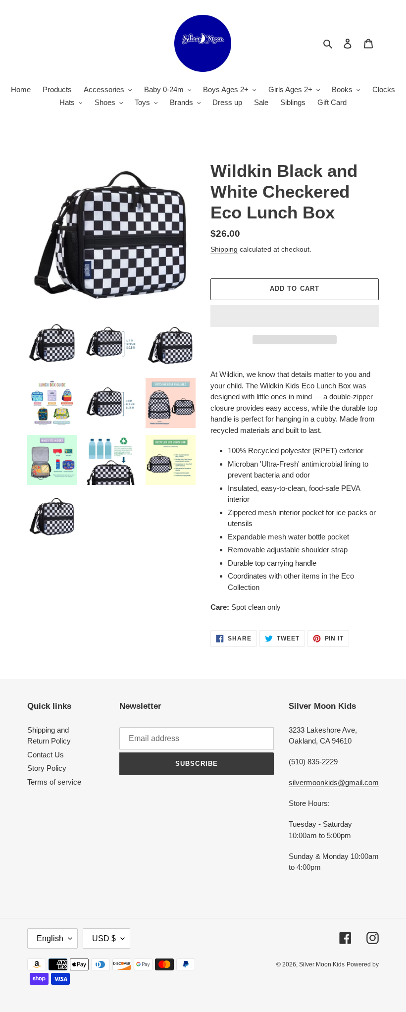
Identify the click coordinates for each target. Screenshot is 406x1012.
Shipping (224, 249)
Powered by (363, 964)
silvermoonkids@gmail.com (334, 782)
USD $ (104, 938)
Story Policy (46, 768)
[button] (294, 316)
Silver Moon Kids (322, 964)
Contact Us (45, 754)
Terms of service (54, 782)
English (50, 938)
